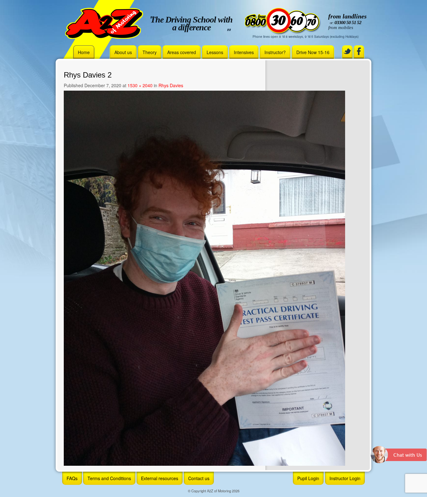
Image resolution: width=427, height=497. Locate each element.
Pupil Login (308, 478)
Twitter (347, 51)
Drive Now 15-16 (312, 52)
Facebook (359, 51)
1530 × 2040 (140, 85)
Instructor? (275, 52)
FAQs (72, 478)
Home (84, 52)
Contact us (198, 478)
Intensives (244, 52)
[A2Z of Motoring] (104, 23)
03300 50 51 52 (347, 22)
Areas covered (181, 52)
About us (123, 52)
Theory (150, 52)
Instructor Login (344, 478)
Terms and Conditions (109, 478)
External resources (159, 478)
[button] (399, 457)
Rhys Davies (170, 85)
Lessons (215, 52)
